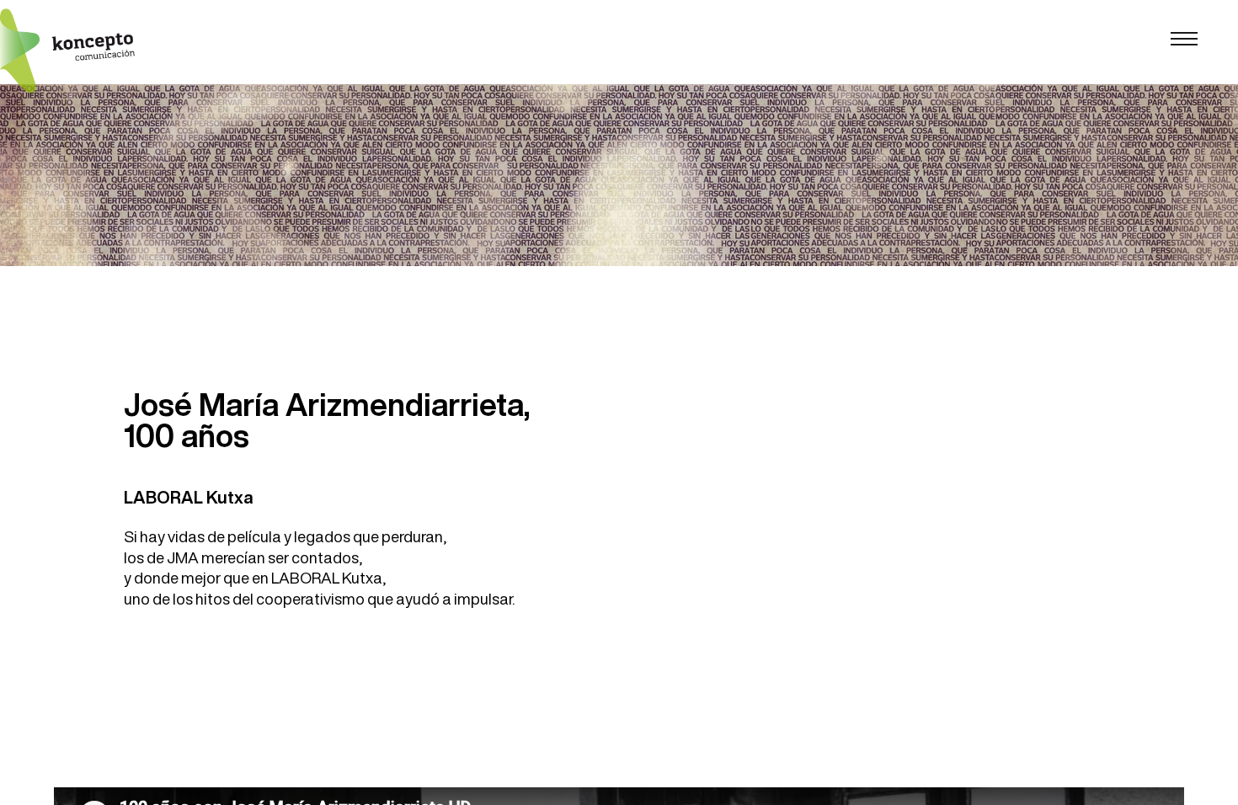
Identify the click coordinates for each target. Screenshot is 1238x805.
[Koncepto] (67, 50)
